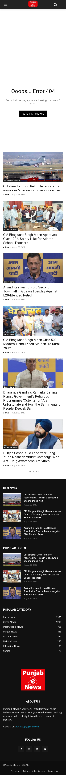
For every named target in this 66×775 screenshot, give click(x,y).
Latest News (9, 282)
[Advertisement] (33, 44)
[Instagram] (29, 749)
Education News (10, 229)
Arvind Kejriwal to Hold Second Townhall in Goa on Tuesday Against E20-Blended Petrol (30, 291)
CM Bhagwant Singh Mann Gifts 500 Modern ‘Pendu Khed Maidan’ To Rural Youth (31, 344)
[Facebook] (21, 749)
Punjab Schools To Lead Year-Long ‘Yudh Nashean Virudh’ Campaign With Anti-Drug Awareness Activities (31, 457)
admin (6, 194)
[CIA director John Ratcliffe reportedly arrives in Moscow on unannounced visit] (33, 167)
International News (12, 181)
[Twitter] (37, 749)
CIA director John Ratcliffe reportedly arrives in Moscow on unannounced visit (33, 188)
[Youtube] (45, 749)
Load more (32, 471)
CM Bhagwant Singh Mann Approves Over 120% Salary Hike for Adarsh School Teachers (30, 239)
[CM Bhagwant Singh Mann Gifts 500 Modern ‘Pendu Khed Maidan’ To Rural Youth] (33, 321)
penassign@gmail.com (27, 726)
